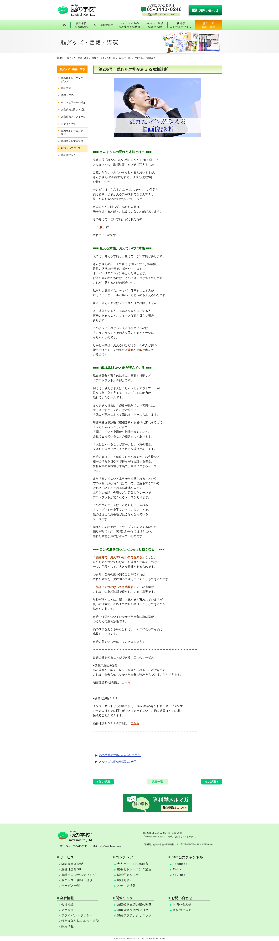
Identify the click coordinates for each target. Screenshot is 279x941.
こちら (126, 682)
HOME (60, 58)
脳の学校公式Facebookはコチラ (120, 755)
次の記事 (210, 781)
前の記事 (104, 781)
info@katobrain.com (110, 846)
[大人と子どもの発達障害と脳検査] (129, 25)
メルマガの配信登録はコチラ (118, 761)
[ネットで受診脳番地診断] (155, 25)
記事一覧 (157, 781)
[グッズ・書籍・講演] (208, 25)
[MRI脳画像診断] (104, 25)
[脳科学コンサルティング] (181, 25)
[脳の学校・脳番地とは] (81, 25)
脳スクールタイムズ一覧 (103, 58)
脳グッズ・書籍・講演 (77, 58)
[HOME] (63, 25)
